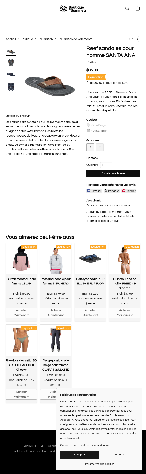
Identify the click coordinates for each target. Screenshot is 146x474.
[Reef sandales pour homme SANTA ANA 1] (11, 62)
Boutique (27, 38)
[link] (99, 462)
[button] (73, 8)
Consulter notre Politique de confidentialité (85, 445)
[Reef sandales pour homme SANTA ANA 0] (11, 50)
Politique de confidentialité (30, 451)
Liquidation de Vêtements (75, 38)
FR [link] (37, 446)
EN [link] (42, 446)
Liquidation (45, 38)
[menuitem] (132, 39)
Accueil (11, 38)
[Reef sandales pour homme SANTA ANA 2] (11, 74)
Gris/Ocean (99, 130)
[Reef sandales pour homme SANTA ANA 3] (11, 86)
